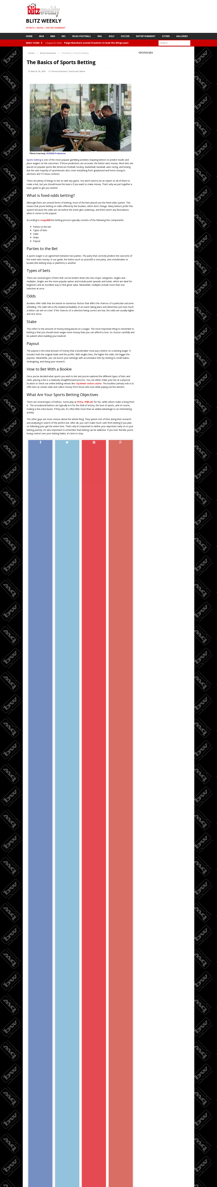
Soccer (125, 36)
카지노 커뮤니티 (85, 401)
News (82, 71)
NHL (100, 36)
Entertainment (146, 36)
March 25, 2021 (38, 71)
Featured (73, 71)
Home (29, 36)
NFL (64, 36)
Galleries (182, 36)
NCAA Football (81, 36)
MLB (41, 36)
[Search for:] (174, 42)
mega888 (45, 220)
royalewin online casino (89, 383)
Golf (111, 36)
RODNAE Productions (56, 153)
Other (166, 36)
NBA (52, 36)
